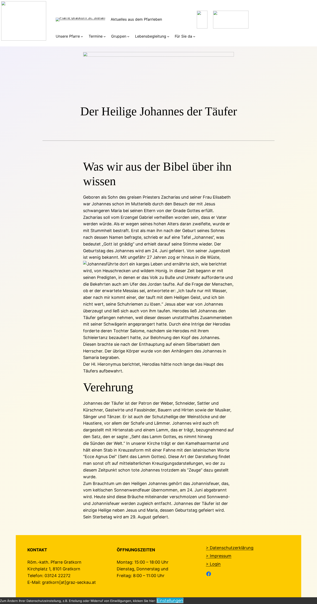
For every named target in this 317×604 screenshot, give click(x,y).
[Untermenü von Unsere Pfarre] (82, 36)
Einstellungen (170, 600)
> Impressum (218, 555)
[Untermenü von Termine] (105, 36)
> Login (213, 564)
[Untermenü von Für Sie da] (194, 36)
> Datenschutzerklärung (229, 547)
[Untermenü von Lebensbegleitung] (168, 36)
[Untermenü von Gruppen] (128, 36)
